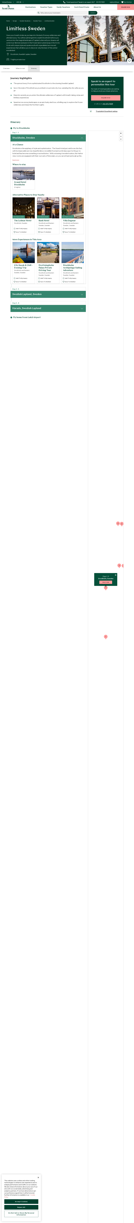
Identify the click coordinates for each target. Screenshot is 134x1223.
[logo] (8, 7)
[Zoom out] (120, 136)
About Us (97, 7)
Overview (6, 68)
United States (7, 2)
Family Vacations (63, 7)
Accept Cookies (21, 1202)
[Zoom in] (120, 133)
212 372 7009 (108, 104)
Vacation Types (46, 7)
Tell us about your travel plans (50, 13)
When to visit (20, 68)
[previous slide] (70, 40)
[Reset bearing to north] (120, 139)
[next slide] (130, 40)
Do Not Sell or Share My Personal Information (21, 1214)
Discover (105, 582)
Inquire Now (105, 98)
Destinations (30, 7)
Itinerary (34, 68)
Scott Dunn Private (81, 7)
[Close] (38, 1177)
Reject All (21, 1207)
